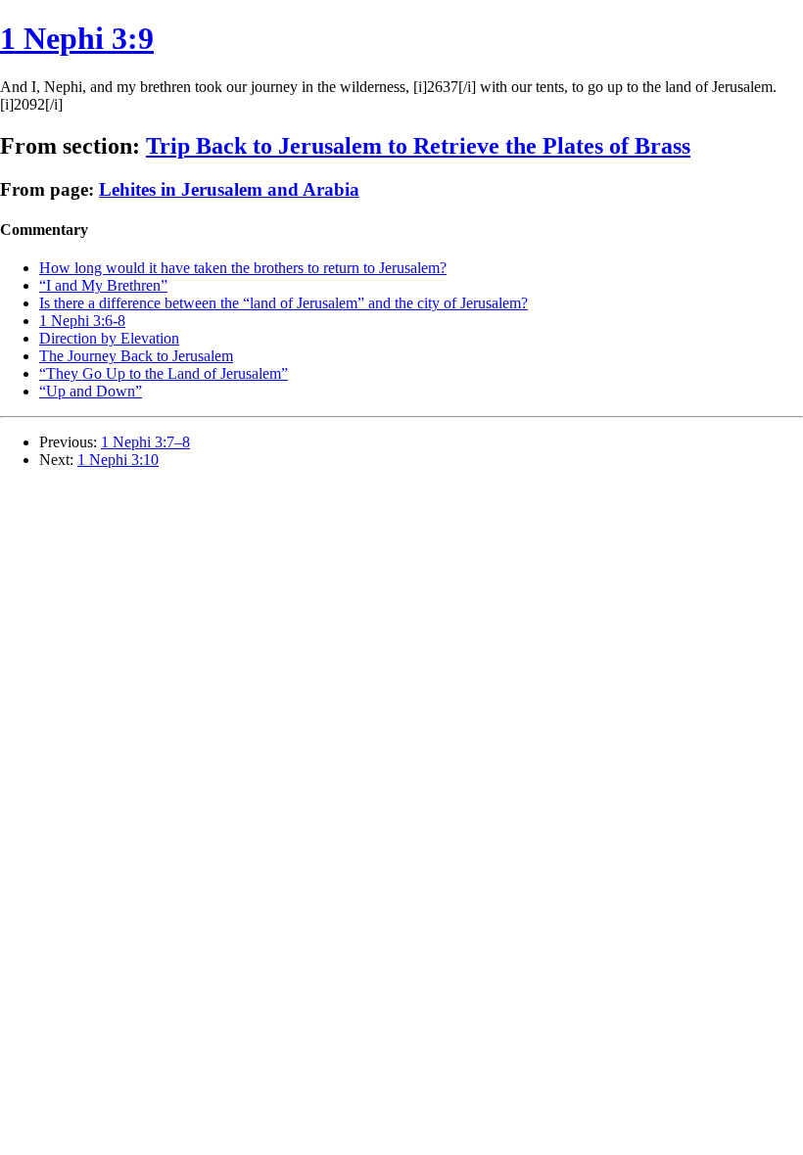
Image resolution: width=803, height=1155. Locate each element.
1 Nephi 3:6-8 (82, 320)
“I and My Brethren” (103, 285)
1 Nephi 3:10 (118, 459)
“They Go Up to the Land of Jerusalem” (163, 373)
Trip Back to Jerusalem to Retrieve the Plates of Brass (418, 146)
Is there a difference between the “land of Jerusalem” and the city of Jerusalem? (283, 303)
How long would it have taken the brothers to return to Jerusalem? (243, 267)
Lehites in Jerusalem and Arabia (229, 189)
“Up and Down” (90, 391)
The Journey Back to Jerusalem (136, 355)
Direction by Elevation (109, 338)
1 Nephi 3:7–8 (145, 442)
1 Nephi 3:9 (77, 38)
